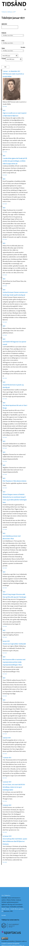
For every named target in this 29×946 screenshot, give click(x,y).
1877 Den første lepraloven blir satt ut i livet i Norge (15, 405)
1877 (15, 12)
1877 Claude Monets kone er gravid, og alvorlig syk (13, 384)
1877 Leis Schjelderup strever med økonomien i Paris (12, 536)
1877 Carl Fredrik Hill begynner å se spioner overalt (14, 341)
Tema (3, 48)
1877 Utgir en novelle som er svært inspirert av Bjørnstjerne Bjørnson (14, 113)
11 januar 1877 (7, 757)
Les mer (5, 106)
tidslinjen (9, 12)
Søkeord (4, 24)
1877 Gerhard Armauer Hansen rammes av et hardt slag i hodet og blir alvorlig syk (15, 292)
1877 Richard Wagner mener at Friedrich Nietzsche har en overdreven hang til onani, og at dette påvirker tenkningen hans (15, 497)
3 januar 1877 (7, 738)
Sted (2, 40)
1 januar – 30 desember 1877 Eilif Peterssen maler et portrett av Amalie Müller (13, 73)
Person (3, 33)
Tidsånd (3, 12)
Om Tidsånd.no (5, 895)
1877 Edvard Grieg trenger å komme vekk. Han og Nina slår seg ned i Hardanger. (14, 594)
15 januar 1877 (7, 805)
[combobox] (12, 35)
